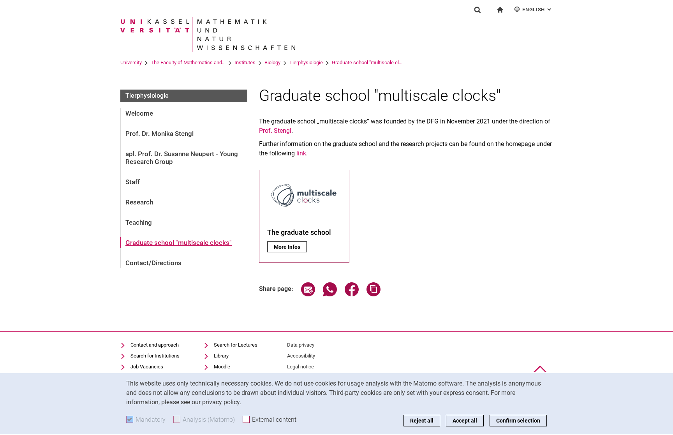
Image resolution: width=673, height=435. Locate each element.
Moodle (222, 367)
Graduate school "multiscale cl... (367, 62)
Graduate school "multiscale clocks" (178, 243)
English (537, 9)
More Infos (290, 247)
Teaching (138, 222)
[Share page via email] (308, 294)
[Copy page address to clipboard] (373, 294)
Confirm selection (518, 420)
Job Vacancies (146, 367)
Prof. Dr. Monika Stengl (159, 133)
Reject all (421, 420)
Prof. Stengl (275, 130)
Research (139, 202)
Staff (132, 182)
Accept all (465, 420)
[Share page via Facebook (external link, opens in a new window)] (352, 294)
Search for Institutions (155, 356)
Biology (272, 62)
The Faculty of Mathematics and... (188, 62)
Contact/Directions (153, 263)
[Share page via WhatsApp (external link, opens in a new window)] (330, 294)
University (131, 62)
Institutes (244, 62)
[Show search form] (477, 10)
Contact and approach (154, 345)
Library (221, 356)
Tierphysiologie (306, 62)
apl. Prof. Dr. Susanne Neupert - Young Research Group (181, 158)
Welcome (139, 113)
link (301, 153)
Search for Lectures (235, 345)
